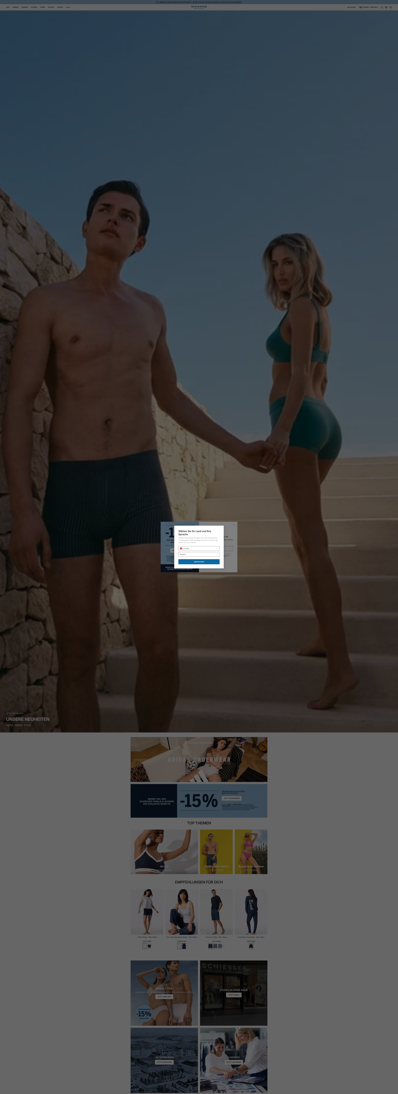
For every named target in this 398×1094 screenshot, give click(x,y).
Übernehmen (199, 562)
